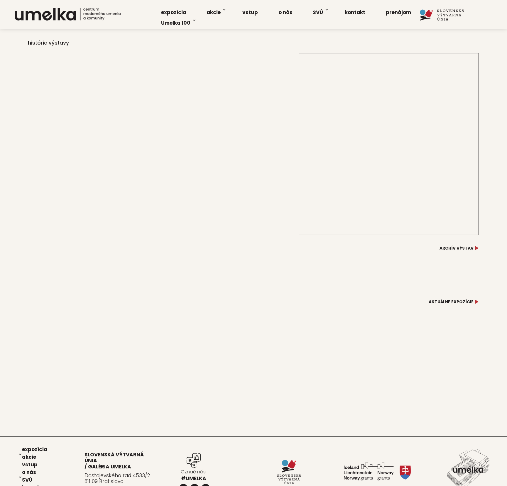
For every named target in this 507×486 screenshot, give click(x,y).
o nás (285, 12)
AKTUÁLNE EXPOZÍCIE (451, 302)
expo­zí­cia (173, 12)
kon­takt (355, 12)
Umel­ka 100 (175, 22)
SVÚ (318, 12)
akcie (214, 12)
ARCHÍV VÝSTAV (457, 248)
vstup (250, 12)
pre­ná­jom (398, 12)
